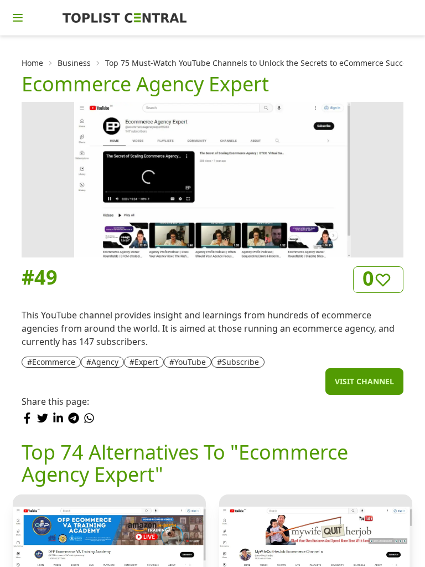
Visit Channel (364, 381)
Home (32, 63)
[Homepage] (124, 17)
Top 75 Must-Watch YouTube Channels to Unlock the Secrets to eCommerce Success (260, 63)
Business (74, 63)
